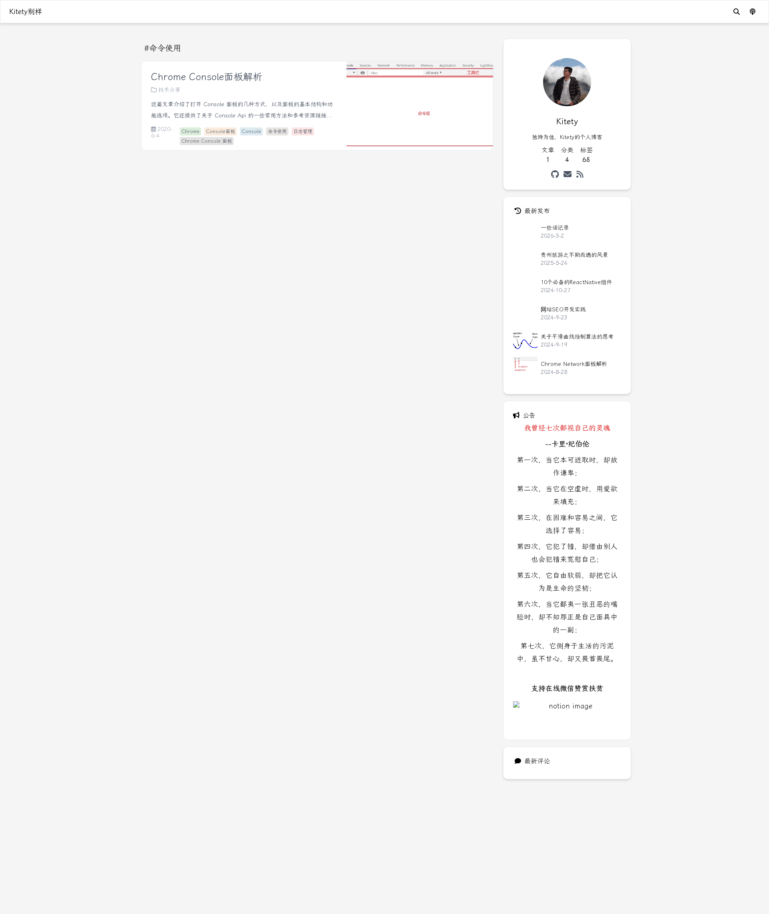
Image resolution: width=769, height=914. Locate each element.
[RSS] (580, 174)
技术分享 (169, 90)
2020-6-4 (161, 132)
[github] (555, 174)
